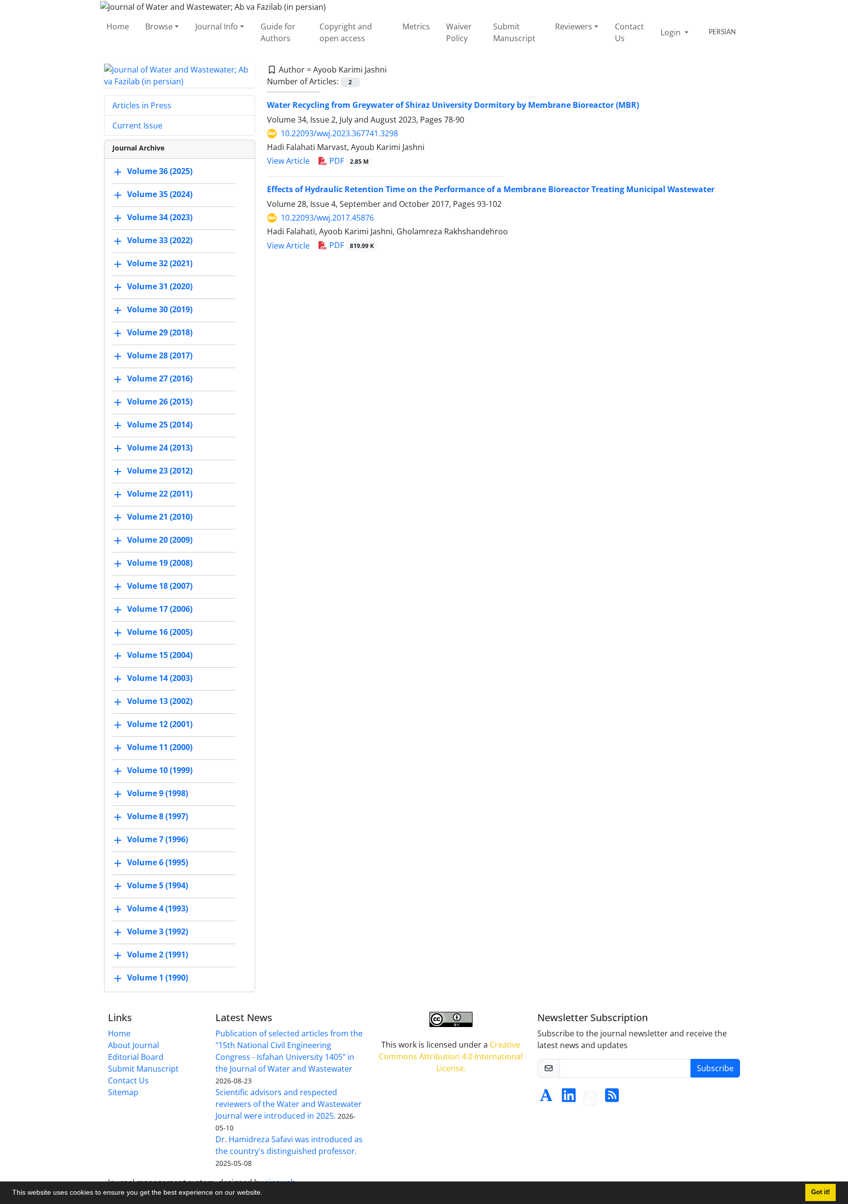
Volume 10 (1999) (159, 770)
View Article (288, 160)
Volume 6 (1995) (157, 862)
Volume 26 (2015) (159, 401)
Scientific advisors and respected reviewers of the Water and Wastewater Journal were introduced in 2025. (288, 1104)
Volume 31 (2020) (159, 286)
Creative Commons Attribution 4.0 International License (451, 1056)
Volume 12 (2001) (159, 724)
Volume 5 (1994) (157, 885)
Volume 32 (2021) (159, 263)
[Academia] (546, 1098)
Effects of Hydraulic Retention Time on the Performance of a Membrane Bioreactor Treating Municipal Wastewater (491, 189)
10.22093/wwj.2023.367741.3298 (339, 133)
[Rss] (612, 1098)
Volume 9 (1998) (157, 793)
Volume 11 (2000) (159, 747)
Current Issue (137, 125)
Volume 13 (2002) (159, 701)
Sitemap (123, 1092)
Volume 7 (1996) (157, 839)
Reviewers (573, 26)
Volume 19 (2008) (159, 562)
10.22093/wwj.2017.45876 (327, 217)
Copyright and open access (345, 32)
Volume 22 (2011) (159, 493)
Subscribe (715, 1068)
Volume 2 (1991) (157, 954)
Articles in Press (141, 105)
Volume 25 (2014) (159, 424)
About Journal (133, 1045)
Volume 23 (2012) (159, 470)
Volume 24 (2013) (159, 447)
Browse (159, 26)
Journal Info (216, 26)
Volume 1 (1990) (157, 977)
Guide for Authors (278, 32)
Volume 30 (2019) (159, 309)
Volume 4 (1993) (157, 908)
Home (117, 26)
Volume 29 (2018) (159, 332)
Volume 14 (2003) (159, 678)
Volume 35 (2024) (159, 194)
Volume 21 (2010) (159, 516)
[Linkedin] (569, 1098)
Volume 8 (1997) (157, 816)
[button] (266, 1193)
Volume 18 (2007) (159, 585)
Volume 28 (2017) (159, 355)
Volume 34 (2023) (159, 217)
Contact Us (629, 32)
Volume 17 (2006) (159, 608)
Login (672, 32)
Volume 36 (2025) (159, 171)
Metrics (416, 26)
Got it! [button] (820, 1192)
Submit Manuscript (514, 32)
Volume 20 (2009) (159, 539)
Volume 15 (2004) (159, 655)
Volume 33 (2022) (159, 240)
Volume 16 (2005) (159, 632)
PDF (348, 160)
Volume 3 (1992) (157, 931)
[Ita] (590, 1098)
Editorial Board (135, 1057)
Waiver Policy (459, 32)
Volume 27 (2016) (159, 378)
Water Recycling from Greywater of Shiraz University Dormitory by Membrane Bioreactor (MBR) (453, 105)
